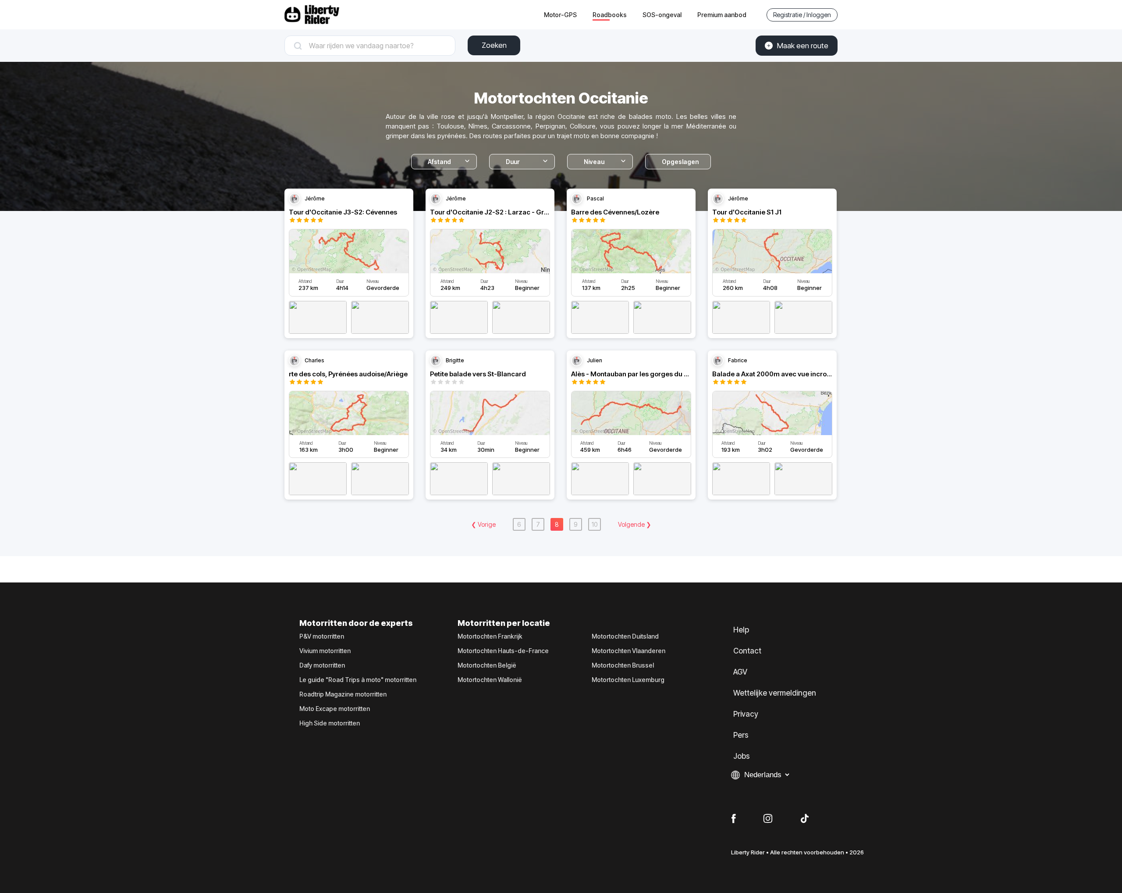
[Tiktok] (805, 819)
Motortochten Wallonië (490, 680)
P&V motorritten (321, 636)
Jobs (741, 756)
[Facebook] (733, 819)
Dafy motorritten (322, 665)
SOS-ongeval (662, 14)
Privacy (745, 714)
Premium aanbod (721, 14)
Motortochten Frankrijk (490, 636)
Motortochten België (487, 665)
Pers (741, 735)
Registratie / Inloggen (802, 14)
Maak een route (802, 45)
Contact (747, 651)
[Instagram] (768, 819)
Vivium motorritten (325, 651)
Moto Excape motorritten (334, 709)
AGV (740, 672)
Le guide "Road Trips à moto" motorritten (357, 680)
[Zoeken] (369, 46)
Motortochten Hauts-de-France (503, 651)
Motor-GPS (560, 14)
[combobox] (376, 46)
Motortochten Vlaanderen (628, 651)
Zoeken (494, 45)
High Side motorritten (329, 723)
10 (594, 524)
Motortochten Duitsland (625, 636)
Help (741, 629)
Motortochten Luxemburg (628, 680)
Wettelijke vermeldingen (774, 693)
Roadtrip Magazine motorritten (343, 694)
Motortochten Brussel (623, 665)
